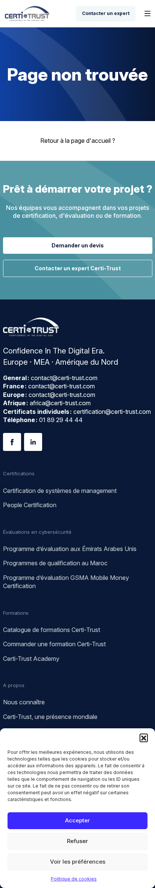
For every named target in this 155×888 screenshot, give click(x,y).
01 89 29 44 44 (61, 420)
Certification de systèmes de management (60, 490)
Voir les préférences (77, 861)
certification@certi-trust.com (112, 411)
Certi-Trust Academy (31, 658)
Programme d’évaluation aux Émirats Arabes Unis (70, 549)
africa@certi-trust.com (60, 403)
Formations (16, 613)
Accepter (77, 820)
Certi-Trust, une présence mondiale (50, 716)
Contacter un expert (105, 13)
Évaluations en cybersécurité (37, 532)
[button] (143, 737)
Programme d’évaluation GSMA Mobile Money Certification (66, 582)
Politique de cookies (74, 879)
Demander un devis (78, 245)
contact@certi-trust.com (64, 378)
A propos (13, 685)
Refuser (77, 841)
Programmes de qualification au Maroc (55, 563)
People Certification (29, 505)
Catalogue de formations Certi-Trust (51, 629)
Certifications (19, 473)
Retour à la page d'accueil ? (77, 140)
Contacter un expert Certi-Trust (78, 268)
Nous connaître (24, 702)
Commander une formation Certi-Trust (54, 644)
